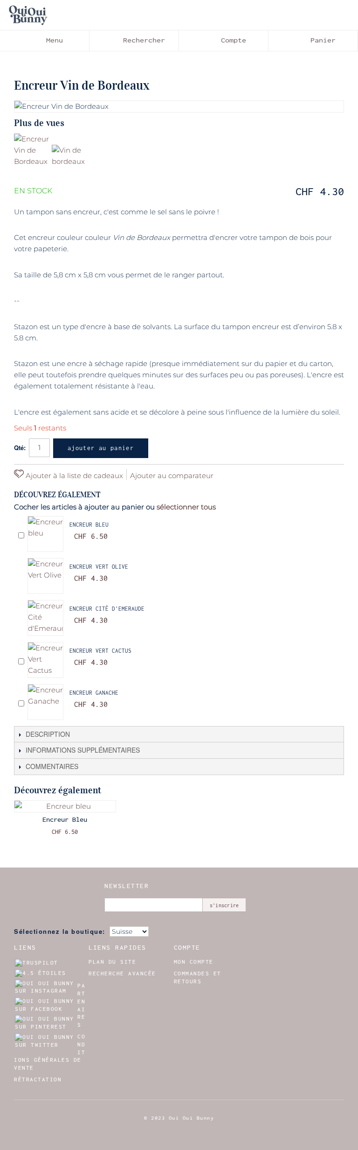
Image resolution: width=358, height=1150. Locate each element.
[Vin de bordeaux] (69, 162)
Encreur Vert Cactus (100, 651)
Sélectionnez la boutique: (59, 931)
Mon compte (193, 962)
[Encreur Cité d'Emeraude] (45, 618)
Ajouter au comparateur (171, 475)
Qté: (20, 447)
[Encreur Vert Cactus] (45, 660)
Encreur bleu (89, 525)
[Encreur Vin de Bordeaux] (31, 151)
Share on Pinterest (233, 475)
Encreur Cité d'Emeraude (107, 609)
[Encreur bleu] (45, 534)
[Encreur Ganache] (45, 702)
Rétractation (38, 1079)
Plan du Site (112, 962)
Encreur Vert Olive (98, 567)
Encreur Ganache (93, 693)
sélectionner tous (186, 506)
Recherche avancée (122, 973)
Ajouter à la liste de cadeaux (73, 475)
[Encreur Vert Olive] (45, 576)
